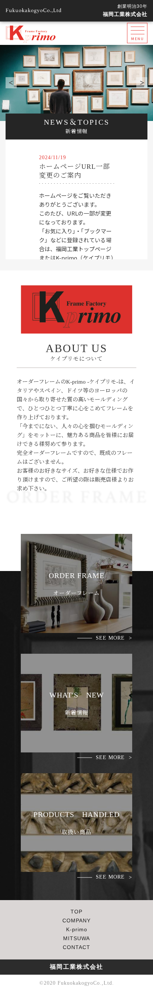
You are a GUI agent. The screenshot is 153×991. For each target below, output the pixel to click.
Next (141, 82)
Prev (11, 82)
